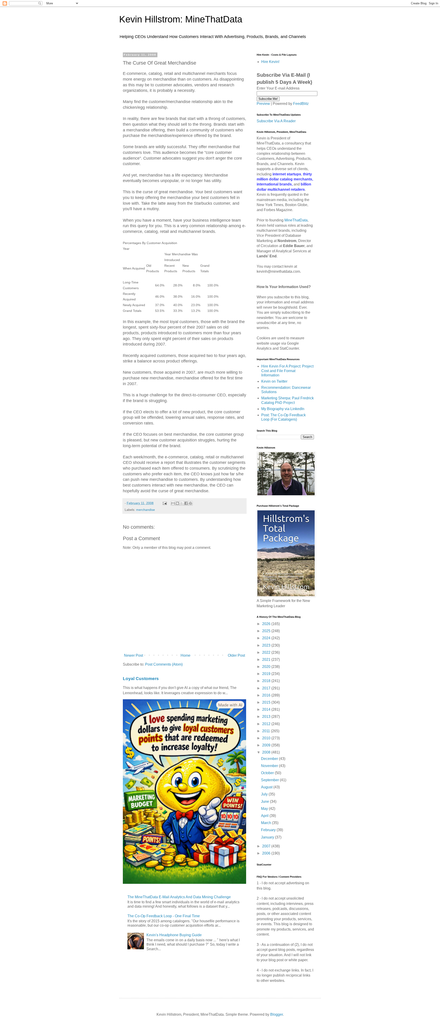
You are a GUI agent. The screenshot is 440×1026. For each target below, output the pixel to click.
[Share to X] (181, 503)
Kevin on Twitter (274, 381)
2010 (266, 738)
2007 (266, 846)
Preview (263, 104)
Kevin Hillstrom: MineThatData (180, 19)
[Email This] (173, 503)
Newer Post (133, 655)
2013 (266, 716)
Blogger (276, 1014)
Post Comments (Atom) (164, 664)
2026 (266, 624)
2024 (266, 638)
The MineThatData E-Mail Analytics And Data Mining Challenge (179, 897)
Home (185, 655)
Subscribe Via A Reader (276, 121)
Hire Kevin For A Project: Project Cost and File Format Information (287, 370)
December (270, 759)
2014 (266, 709)
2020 (266, 667)
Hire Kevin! (270, 62)
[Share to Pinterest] (190, 503)
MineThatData (296, 220)
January (268, 837)
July (265, 794)
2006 (266, 853)
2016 (266, 695)
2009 (266, 745)
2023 (266, 645)
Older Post (236, 655)
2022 (266, 652)
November (270, 766)
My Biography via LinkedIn (282, 409)
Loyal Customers (141, 678)
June (265, 801)
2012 (266, 724)
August (267, 787)
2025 (266, 631)
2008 (266, 752)
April (265, 816)
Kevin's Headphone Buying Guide (174, 935)
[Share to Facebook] (186, 503)
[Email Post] (164, 503)
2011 (266, 731)
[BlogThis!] (177, 503)
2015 (266, 702)
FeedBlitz (301, 104)
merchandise (145, 510)
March (266, 823)
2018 (266, 681)
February (269, 830)
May (265, 809)
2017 (266, 688)
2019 (266, 674)
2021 (266, 659)
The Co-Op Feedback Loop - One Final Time (163, 916)
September (270, 780)
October (268, 773)
